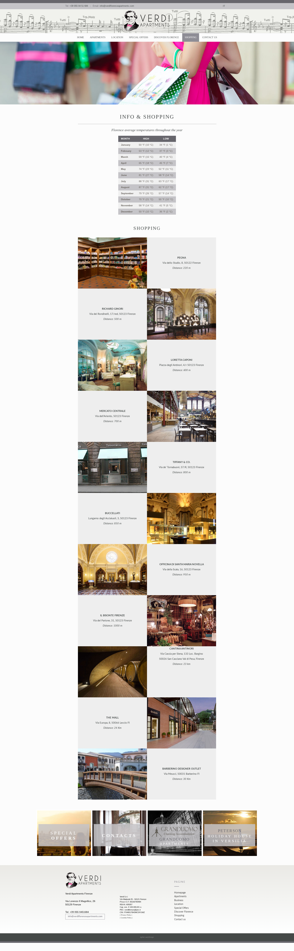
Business (178, 900)
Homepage (180, 893)
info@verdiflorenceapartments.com (117, 6)
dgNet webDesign (147, 937)
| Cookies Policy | (126, 918)
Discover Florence (166, 37)
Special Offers (138, 37)
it (224, 6)
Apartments (97, 37)
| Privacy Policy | (126, 915)
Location (117, 37)
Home (80, 37)
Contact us (209, 37)
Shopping (191, 37)
